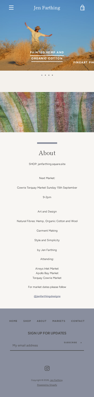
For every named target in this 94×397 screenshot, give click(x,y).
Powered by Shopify (47, 384)
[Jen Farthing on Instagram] (47, 368)
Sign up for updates (47, 333)
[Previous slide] (20, 35)
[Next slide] (74, 35)
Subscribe (70, 342)
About (42, 321)
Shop (27, 321)
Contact (78, 321)
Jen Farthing (47, 7)
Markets (58, 321)
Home (13, 321)
